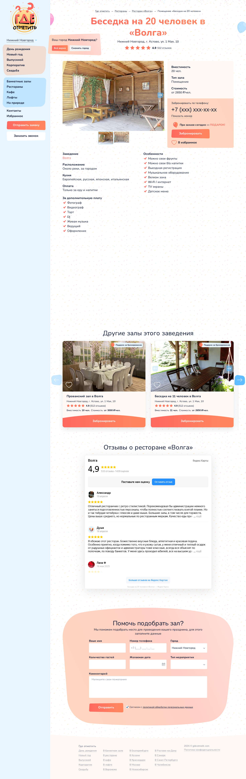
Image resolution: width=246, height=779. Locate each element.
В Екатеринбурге (139, 750)
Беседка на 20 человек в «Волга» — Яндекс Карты (148, 587)
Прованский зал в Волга (85, 396)
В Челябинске (163, 764)
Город (174, 640)
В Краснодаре (137, 760)
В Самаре (160, 755)
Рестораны (15, 86)
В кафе (107, 760)
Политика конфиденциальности (202, 749)
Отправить (106, 707)
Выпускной (15, 59)
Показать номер (181, 115)
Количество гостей (101, 657)
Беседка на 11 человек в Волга (178, 396)
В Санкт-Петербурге (166, 760)
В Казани (135, 755)
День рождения (18, 49)
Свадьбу (83, 769)
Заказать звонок (26, 135)
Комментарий (98, 673)
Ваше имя (95, 640)
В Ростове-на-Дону (165, 750)
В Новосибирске (139, 769)
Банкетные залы (19, 81)
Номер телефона (141, 640)
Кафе (11, 92)
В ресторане (110, 755)
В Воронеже (110, 769)
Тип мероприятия (182, 657)
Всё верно (60, 48)
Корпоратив (16, 65)
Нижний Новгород (20, 40)
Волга (67, 158)
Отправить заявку (26, 125)
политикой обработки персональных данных (168, 707)
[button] (67, 95)
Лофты (12, 97)
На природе (15, 102)
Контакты (14, 110)
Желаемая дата (140, 657)
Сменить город (80, 48)
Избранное (15, 116)
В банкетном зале (113, 750)
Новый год (15, 54)
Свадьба (13, 70)
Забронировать (190, 133)
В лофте (107, 764)
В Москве (135, 764)
